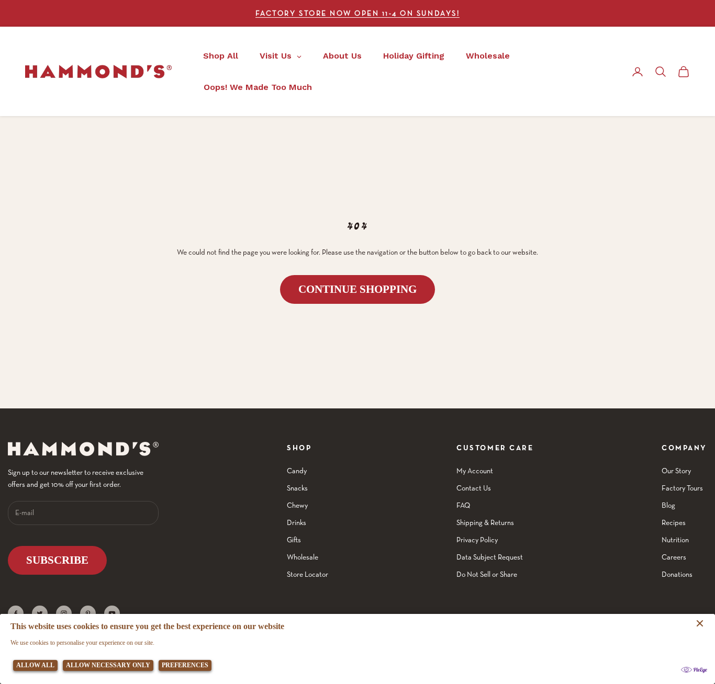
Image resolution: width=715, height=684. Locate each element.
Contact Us (473, 488)
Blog (668, 505)
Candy (297, 470)
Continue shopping (357, 289)
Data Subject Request (489, 557)
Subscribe (57, 560)
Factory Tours (682, 488)
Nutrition (675, 539)
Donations (677, 574)
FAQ (463, 505)
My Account (474, 470)
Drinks (296, 522)
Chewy (297, 505)
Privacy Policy (477, 539)
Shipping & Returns (485, 522)
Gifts (294, 539)
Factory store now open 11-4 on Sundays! (357, 13)
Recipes (674, 522)
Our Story (676, 470)
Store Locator (307, 574)
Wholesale (302, 557)
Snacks (297, 488)
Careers (674, 557)
